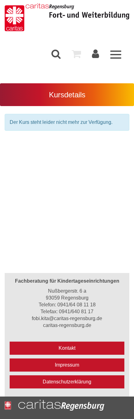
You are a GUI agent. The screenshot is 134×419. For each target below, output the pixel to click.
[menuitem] (56, 54)
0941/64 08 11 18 (76, 304)
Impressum (67, 365)
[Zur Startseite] (15, 17)
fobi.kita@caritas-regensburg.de (67, 318)
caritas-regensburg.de (67, 325)
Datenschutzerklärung (67, 381)
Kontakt (67, 348)
